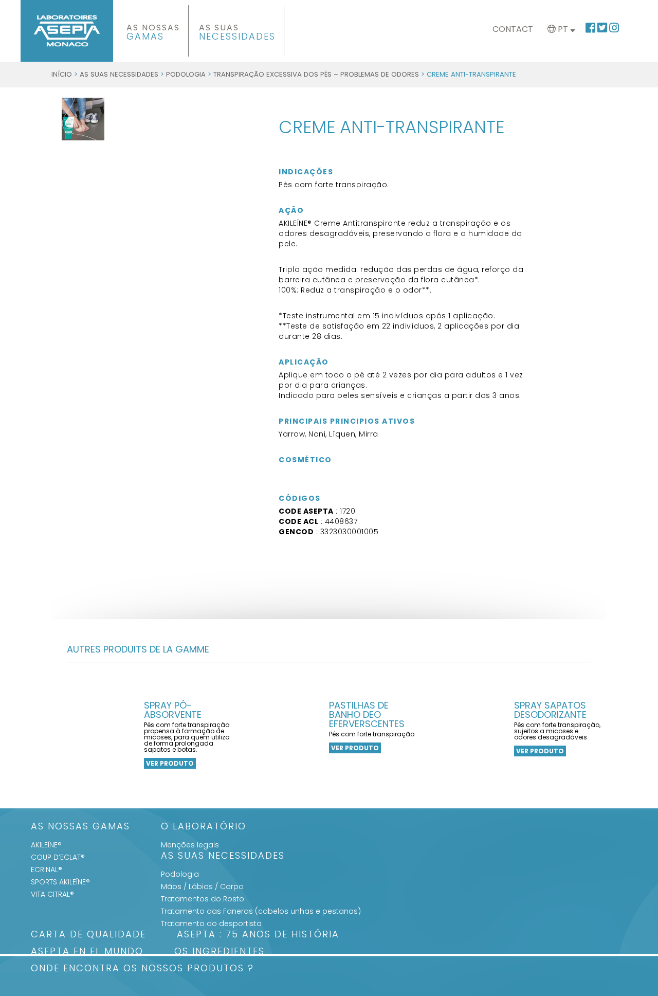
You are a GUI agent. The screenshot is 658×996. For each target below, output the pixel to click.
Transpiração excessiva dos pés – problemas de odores (316, 74)
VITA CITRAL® (52, 894)
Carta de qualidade (88, 935)
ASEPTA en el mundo (87, 952)
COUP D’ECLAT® (58, 857)
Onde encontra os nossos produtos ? (142, 969)
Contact (512, 29)
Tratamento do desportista (211, 923)
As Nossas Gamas (80, 827)
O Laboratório (203, 827)
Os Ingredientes (219, 952)
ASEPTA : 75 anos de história (258, 935)
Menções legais (190, 845)
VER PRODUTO (170, 763)
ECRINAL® (46, 869)
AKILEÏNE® (46, 845)
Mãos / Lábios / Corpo (202, 886)
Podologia (186, 74)
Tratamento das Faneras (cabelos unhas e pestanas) (261, 911)
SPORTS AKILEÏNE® (60, 882)
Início (61, 74)
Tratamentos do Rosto (202, 899)
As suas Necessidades (119, 74)
